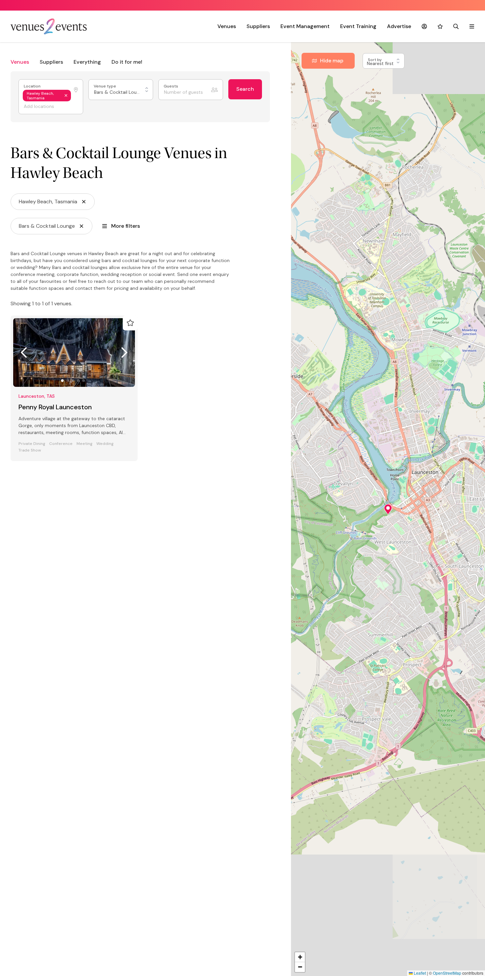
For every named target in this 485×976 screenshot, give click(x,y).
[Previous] (23, 352)
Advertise (399, 26)
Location (33, 86)
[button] (388, 509)
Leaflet (419, 973)
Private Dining (31, 443)
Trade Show (29, 450)
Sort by (375, 59)
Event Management (305, 26)
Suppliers (258, 26)
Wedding (104, 443)
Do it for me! (127, 61)
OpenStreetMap (447, 973)
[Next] (124, 352)
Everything (87, 61)
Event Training (358, 26)
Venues (226, 26)
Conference (61, 443)
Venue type (105, 86)
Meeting (84, 443)
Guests (171, 86)
